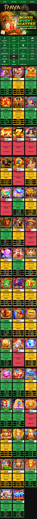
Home (4, 1)
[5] (17, 33)
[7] (19, 33)
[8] (21, 33)
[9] (22, 33)
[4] (15, 33)
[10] (24, 33)
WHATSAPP (23, 1)
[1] (11, 33)
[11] (25, 33)
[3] (14, 33)
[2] (13, 33)
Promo (32, 1)
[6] (18, 33)
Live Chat (13, 1)
